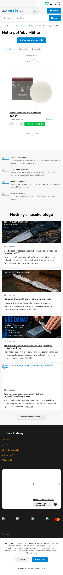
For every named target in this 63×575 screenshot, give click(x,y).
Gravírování (7, 439)
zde (43, 568)
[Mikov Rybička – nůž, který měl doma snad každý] (31, 281)
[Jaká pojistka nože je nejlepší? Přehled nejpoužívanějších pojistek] (31, 375)
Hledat (54, 18)
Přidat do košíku (35, 123)
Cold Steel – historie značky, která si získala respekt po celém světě (30, 252)
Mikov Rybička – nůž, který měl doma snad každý (28, 299)
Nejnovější (8, 49)
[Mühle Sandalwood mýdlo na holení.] (32, 88)
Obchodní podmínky (10, 450)
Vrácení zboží (7, 455)
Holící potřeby (14, 26)
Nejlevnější (22, 49)
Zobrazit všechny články (30, 417)
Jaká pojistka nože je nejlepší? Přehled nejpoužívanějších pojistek (23, 395)
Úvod (4, 26)
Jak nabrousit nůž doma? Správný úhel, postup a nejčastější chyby (28, 346)
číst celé (34, 263)
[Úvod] (14, 11)
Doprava (6, 445)
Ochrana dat (7, 460)
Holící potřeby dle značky (32, 26)
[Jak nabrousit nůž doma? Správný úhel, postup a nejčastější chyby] (31, 327)
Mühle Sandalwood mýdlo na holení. (25, 112)
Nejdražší (36, 49)
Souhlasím (40, 559)
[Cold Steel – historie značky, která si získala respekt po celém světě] (31, 232)
